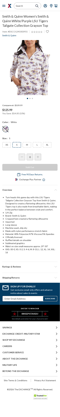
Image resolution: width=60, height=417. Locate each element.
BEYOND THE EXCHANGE (15, 371)
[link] (37, 31)
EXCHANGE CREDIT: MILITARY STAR (21, 334)
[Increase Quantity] (38, 157)
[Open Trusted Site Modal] (40, 397)
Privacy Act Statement (45, 380)
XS (7, 144)
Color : (5, 122)
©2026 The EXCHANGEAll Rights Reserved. (30, 389)
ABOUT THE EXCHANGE (15, 359)
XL (47, 144)
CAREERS (7, 346)
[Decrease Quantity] (22, 157)
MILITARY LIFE (9, 365)
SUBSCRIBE (50, 298)
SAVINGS (7, 327)
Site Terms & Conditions (15, 380)
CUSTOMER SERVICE (13, 352)
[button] (30, 266)
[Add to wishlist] (47, 31)
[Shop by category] (4, 6)
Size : (5, 138)
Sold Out (30, 167)
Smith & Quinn (9, 35)
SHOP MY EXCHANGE (13, 340)
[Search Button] (37, 5)
